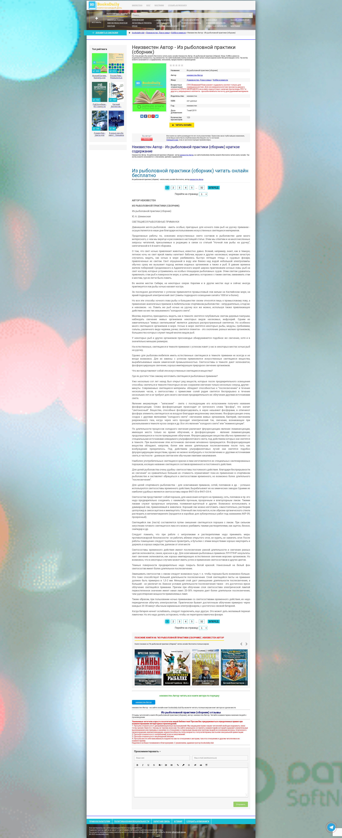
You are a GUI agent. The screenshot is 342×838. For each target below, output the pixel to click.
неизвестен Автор (195, 75)
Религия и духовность (191, 23)
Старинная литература (215, 23)
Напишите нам (172, 140)
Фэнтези (111, 26)
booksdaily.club (107, 5)
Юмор (183, 26)
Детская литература (190, 20)
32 (201, 187)
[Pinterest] (153, 116)
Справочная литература (216, 26)
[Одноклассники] (149, 116)
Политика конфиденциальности (131, 821)
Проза (134, 26)
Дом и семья (211, 20)
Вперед (213, 187)
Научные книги (163, 23)
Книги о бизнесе (164, 20)
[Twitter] (156, 116)
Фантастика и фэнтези (117, 23)
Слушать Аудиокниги (177, 5)
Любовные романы (115, 20)
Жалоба (147, 139)
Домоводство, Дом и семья (199, 80)
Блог (148, 5)
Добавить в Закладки (107, 33)
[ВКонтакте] (141, 116)
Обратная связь (161, 821)
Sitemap (178, 821)
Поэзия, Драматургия (240, 20)
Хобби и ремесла (220, 80)
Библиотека (137, 5)
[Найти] (250, 15)
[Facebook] (145, 116)
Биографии (159, 5)
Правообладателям (99, 821)
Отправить (240, 804)
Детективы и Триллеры (142, 23)
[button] (137, 765)
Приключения (138, 20)
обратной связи (179, 832)
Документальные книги (167, 26)
